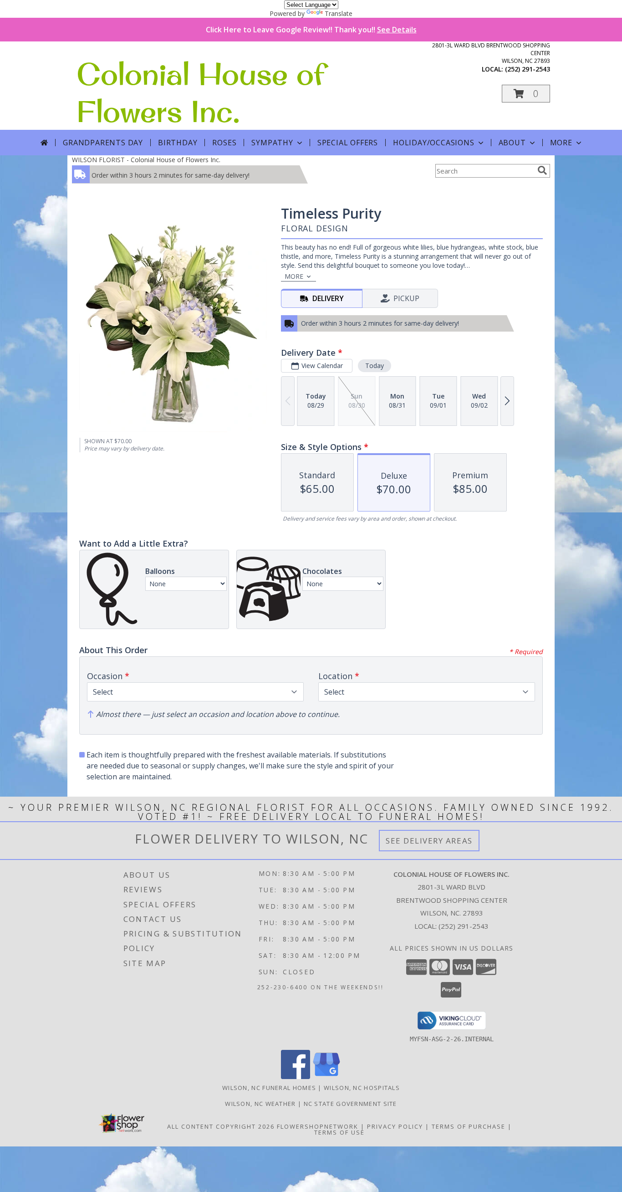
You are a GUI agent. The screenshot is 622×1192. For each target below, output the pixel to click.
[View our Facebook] (295, 1076)
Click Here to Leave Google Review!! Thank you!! (311, 30)
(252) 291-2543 (527, 69)
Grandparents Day (103, 143)
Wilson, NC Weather (260, 1104)
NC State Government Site (350, 1104)
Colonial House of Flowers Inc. (200, 92)
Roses (224, 143)
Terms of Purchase (468, 1126)
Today (374, 365)
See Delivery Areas (429, 840)
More (561, 143)
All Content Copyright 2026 (221, 1126)
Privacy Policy (395, 1126)
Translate (338, 13)
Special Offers (347, 143)
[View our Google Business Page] (326, 1076)
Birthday (177, 143)
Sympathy (272, 143)
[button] (526, 93)
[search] (542, 170)
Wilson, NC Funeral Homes (269, 1088)
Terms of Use (339, 1132)
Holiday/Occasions (433, 143)
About (512, 143)
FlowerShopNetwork (317, 1126)
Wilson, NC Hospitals (362, 1088)
